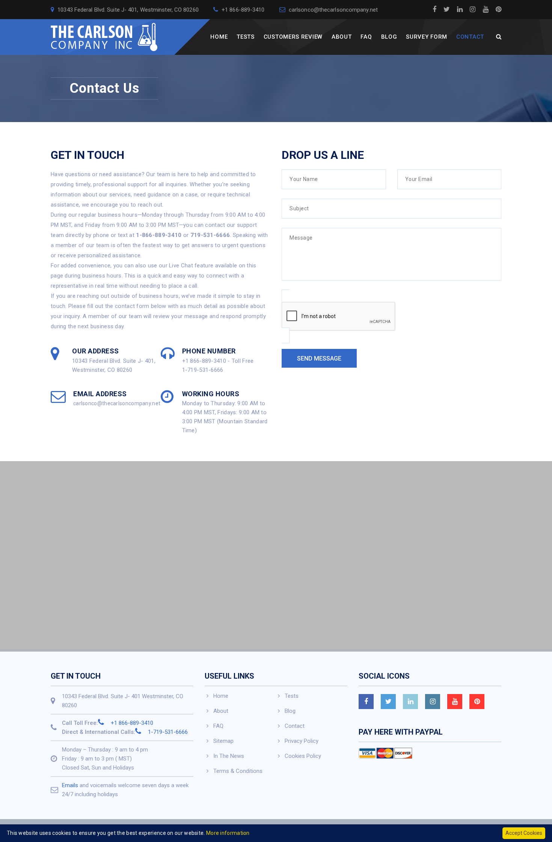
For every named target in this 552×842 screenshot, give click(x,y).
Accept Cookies (523, 833)
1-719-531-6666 (167, 732)
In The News (228, 756)
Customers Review (293, 36)
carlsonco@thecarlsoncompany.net (332, 9)
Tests (246, 36)
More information (228, 833)
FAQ (366, 36)
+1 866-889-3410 (242, 9)
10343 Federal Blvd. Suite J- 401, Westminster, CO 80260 (127, 9)
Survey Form (426, 36)
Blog (389, 36)
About (342, 36)
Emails (70, 785)
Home (219, 36)
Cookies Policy (303, 756)
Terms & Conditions (237, 771)
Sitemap (223, 741)
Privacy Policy (301, 741)
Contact (470, 36)
